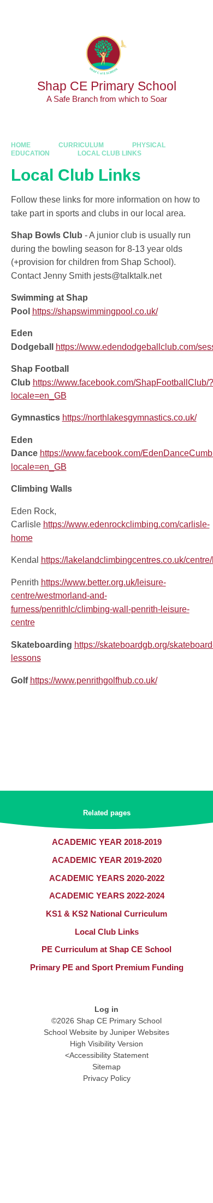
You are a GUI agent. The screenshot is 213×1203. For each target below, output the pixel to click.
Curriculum (81, 145)
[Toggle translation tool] (143, 13)
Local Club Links (109, 153)
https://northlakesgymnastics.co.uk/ (129, 417)
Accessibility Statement (109, 1055)
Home (21, 145)
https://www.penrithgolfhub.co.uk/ (93, 680)
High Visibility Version (106, 1043)
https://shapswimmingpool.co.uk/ (95, 311)
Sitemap (106, 1066)
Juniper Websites (139, 1032)
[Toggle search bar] (171, 13)
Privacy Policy (107, 1078)
